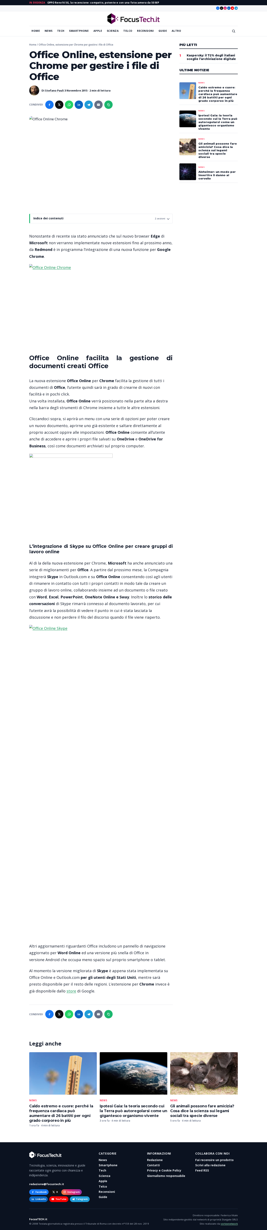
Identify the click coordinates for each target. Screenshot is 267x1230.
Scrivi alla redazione (210, 1165)
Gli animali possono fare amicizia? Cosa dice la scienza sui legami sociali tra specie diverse (202, 1111)
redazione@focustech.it (46, 1184)
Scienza (113, 31)
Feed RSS (202, 1170)
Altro (176, 31)
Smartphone (79, 31)
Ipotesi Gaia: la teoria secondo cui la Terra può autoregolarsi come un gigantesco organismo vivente (133, 1111)
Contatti (153, 1165)
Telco (127, 31)
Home (35, 31)
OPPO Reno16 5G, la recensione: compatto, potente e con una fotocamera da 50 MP (103, 2)
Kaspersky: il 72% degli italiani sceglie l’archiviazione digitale (211, 57)
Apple (97, 31)
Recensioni (145, 31)
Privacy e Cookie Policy (164, 1170)
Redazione (155, 1160)
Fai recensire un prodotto (214, 1160)
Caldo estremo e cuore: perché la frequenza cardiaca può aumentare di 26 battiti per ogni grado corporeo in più (61, 1113)
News (49, 31)
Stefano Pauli (54, 90)
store (71, 990)
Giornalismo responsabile (166, 1176)
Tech (60, 31)
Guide (163, 31)
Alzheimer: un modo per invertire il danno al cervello (217, 175)
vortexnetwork (229, 1223)
